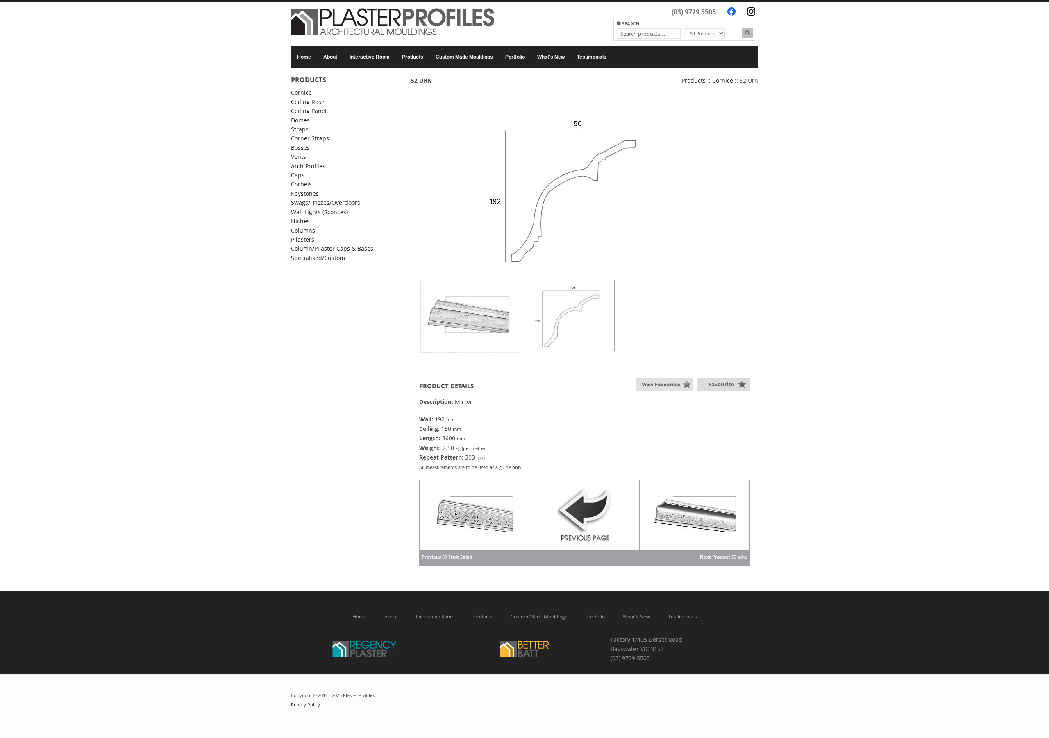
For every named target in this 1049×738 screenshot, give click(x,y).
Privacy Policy (305, 705)
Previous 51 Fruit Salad (447, 557)
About (330, 57)
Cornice (301, 92)
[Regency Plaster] (364, 650)
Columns (303, 230)
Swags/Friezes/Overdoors (325, 202)
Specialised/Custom (318, 258)
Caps (297, 175)
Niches (300, 221)
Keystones (305, 193)
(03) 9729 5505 (694, 11)
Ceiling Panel (309, 111)
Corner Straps (310, 138)
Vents (298, 157)
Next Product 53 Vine (723, 557)
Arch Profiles (308, 166)
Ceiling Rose (308, 102)
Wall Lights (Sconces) (319, 212)
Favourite (721, 384)
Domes (300, 120)
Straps (300, 129)
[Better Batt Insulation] (524, 650)
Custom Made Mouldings (464, 57)
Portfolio (515, 57)
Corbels (301, 184)
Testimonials (591, 57)
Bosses (300, 148)
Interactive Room (370, 57)
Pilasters (302, 239)
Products (412, 57)
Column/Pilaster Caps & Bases (332, 248)
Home (304, 57)
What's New (551, 57)
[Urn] (562, 188)
